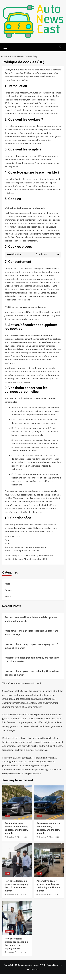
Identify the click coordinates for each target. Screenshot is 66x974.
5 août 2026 (53, 895)
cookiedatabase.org (14, 559)
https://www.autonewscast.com (35, 92)
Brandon (10, 837)
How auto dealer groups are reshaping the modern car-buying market (32, 673)
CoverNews (53, 964)
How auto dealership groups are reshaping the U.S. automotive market (32, 646)
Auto (7, 583)
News (8, 596)
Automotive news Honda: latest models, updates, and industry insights (31, 619)
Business (9, 590)
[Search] (60, 47)
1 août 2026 (21, 952)
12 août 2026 (22, 837)
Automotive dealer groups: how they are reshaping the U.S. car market (32, 659)
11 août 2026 (54, 837)
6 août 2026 (21, 895)
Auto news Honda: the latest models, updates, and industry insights (31, 632)
